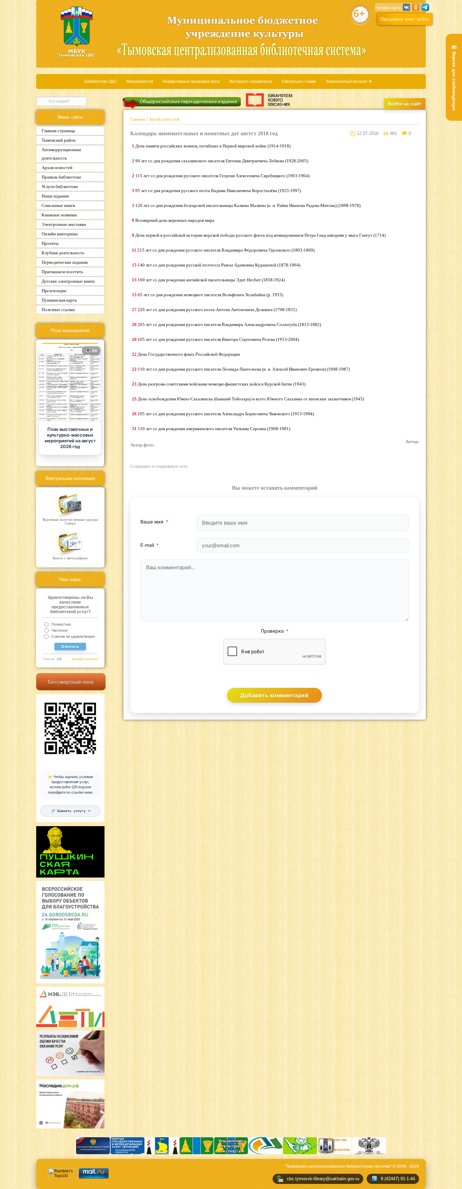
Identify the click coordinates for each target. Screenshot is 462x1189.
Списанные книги (58, 205)
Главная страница (58, 130)
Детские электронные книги (68, 281)
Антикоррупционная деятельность (61, 154)
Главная (138, 119)
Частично (59, 630)
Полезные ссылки (58, 309)
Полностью (61, 624)
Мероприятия (139, 81)
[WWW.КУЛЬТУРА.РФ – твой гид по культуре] (269, 100)
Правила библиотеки (61, 177)
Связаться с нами (299, 81)
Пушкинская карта (59, 300)
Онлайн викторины (60, 233)
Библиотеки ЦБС (101, 81)
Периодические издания (65, 262)
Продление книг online (404, 19)
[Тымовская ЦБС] (77, 32)
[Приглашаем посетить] (70, 382)
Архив (76, 659)
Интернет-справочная (250, 81)
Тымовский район (58, 140)
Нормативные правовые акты (191, 81)
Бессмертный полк (71, 682)
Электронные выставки (64, 224)
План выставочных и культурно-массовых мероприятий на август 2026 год (70, 437)
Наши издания (55, 196)
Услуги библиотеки (60, 186)
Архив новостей (57, 167)
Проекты (50, 243)
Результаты (90, 659)
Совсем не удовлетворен (73, 636)
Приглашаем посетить (62, 271)
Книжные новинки (59, 214)
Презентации (54, 290)
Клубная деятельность (63, 252)
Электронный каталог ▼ (348, 81)
